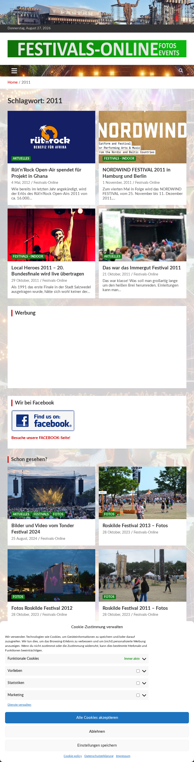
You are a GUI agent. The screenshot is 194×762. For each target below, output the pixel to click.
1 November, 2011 (117, 183)
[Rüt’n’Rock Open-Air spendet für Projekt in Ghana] (51, 137)
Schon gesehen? (29, 459)
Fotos (58, 514)
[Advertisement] (97, 351)
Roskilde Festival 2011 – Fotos (135, 608)
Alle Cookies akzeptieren (97, 718)
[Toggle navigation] (14, 71)
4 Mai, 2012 (20, 183)
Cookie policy (73, 755)
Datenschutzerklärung (98, 755)
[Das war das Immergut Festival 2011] (143, 235)
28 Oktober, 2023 (116, 532)
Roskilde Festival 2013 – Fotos (135, 525)
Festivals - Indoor (119, 158)
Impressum (123, 755)
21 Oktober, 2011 (116, 274)
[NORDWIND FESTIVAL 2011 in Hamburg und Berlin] (143, 137)
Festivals (41, 514)
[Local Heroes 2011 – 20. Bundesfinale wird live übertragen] (51, 235)
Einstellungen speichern (97, 745)
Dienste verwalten (19, 704)
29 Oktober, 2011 (25, 281)
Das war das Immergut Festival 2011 (142, 268)
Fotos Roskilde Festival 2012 (41, 608)
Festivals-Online (46, 183)
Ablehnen (97, 731)
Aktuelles (21, 158)
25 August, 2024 (24, 539)
